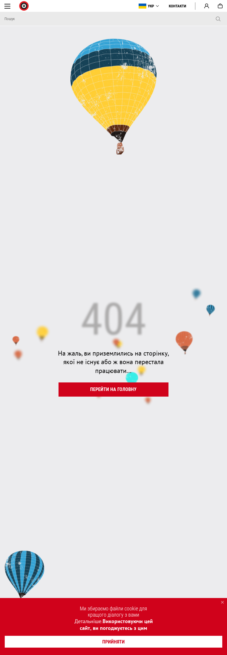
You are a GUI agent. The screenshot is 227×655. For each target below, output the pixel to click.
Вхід (206, 6)
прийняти (113, 642)
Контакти (177, 6)
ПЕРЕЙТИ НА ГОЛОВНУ (113, 389)
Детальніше (87, 621)
